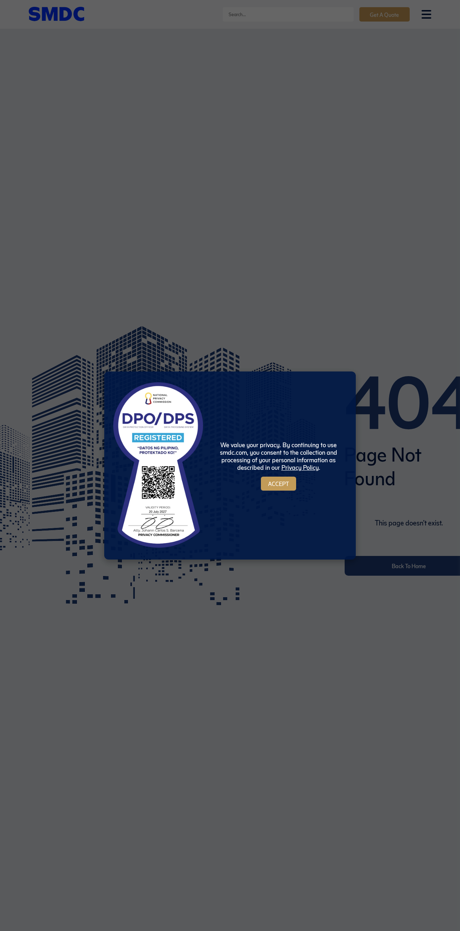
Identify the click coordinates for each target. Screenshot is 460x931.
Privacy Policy (300, 467)
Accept (278, 483)
